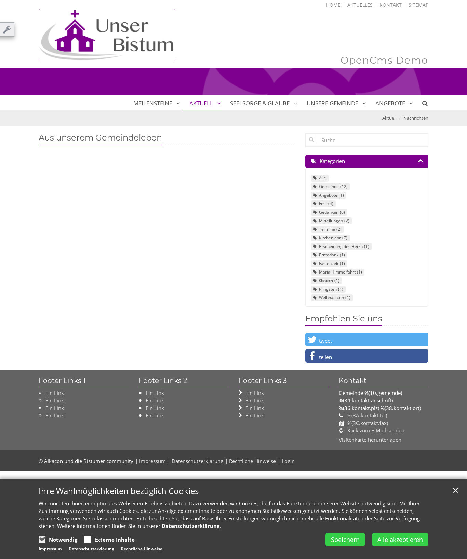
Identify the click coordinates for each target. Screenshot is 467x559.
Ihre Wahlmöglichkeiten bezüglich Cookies (119, 491)
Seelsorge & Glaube (260, 103)
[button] (366, 339)
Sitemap (418, 5)
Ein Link (54, 392)
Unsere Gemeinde (332, 103)
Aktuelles (360, 5)
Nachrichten (415, 118)
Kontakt (390, 5)
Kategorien (332, 161)
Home (333, 5)
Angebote (390, 103)
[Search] (421, 103)
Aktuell (201, 103)
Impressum (152, 460)
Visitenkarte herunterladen (370, 439)
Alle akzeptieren (400, 539)
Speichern (345, 539)
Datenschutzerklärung (197, 460)
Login (288, 460)
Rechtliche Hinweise (252, 460)
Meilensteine (152, 103)
